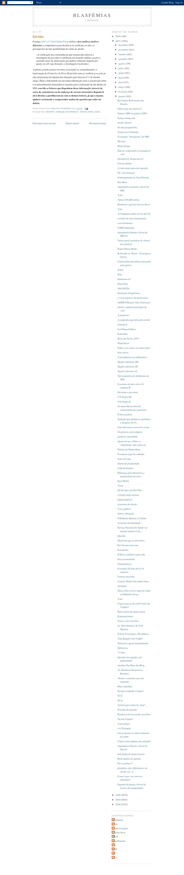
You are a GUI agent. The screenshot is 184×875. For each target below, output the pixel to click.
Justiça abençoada (126, 118)
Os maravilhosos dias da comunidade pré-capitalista (132, 408)
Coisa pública (124, 508)
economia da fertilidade (129, 522)
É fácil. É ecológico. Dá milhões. (133, 633)
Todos (120, 269)
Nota (120, 274)
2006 (118, 795)
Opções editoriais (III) (128, 361)
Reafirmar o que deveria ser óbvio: (134, 204)
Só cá (120, 700)
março (121, 87)
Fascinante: (123, 549)
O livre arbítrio (125, 163)
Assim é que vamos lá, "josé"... (132, 705)
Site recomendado (126, 559)
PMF (115, 849)
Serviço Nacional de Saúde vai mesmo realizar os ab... (132, 529)
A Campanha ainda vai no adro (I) (134, 213)
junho (121, 73)
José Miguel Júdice (127, 329)
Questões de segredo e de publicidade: (130, 659)
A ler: (120, 195)
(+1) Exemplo (124, 728)
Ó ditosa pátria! (125, 414)
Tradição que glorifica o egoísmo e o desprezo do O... (134, 420)
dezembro (123, 45)
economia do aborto (127, 504)
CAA (115, 824)
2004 (118, 804)
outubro (122, 54)
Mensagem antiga (97, 123)
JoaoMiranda (119, 840)
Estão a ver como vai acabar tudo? (134, 347)
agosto (121, 63)
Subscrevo (123, 647)
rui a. (115, 857)
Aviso (120, 485)
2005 (118, 799)
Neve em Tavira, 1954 (128, 338)
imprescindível (125, 499)
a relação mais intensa (128, 494)
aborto (50, 112)
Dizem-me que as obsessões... (132, 540)
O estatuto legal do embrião (131, 454)
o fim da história (125, 468)
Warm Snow (123, 343)
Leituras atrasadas (126, 576)
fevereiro (123, 91)
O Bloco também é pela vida (131, 554)
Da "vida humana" (126, 172)
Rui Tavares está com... (129, 545)
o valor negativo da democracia (133, 297)
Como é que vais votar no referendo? (130, 778)
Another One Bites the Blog (131, 665)
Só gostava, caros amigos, (130, 431)
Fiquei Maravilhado (127, 248)
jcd (114, 853)
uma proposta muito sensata (131, 754)
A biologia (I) (124, 401)
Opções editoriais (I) (127, 371)
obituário (122, 586)
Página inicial (72, 123)
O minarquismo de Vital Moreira (133, 177)
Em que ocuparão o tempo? (131, 691)
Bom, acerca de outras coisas (131, 611)
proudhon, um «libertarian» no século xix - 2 (132, 769)
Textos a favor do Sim (128, 621)
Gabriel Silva (119, 832)
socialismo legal (90, 112)
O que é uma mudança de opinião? (134, 741)
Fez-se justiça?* (125, 763)
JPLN (115, 836)
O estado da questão (127, 709)
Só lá (120, 695)
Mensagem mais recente (44, 123)
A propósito (123, 315)
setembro (123, 59)
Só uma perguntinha (127, 127)
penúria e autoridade (127, 436)
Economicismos (125, 616)
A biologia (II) (124, 396)
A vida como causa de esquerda (133, 168)
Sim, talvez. (123, 352)
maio (121, 77)
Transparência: (125, 563)
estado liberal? (125, 122)
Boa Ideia (122, 182)
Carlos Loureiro (120, 828)
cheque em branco (67, 112)
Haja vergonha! (125, 686)
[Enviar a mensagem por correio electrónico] (86, 109)
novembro (123, 49)
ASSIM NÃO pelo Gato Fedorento (134, 302)
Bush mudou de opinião (129, 758)
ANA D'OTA (123, 288)
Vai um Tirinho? (125, 719)
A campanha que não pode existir (134, 319)
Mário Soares (124, 146)
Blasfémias (92, 15)
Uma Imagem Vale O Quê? (130, 638)
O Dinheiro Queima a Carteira (132, 518)
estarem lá (122, 324)
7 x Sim (121, 652)
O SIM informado (126, 227)
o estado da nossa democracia (132, 218)
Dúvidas (122, 141)
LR (114, 845)
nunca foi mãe (124, 458)
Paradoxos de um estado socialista (134, 714)
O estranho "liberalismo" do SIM (133, 136)
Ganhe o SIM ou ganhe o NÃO (132, 113)
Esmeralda (123, 333)
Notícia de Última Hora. (129, 449)
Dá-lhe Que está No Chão (130, 490)
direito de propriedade (128, 463)
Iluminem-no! (124, 279)
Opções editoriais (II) (128, 366)
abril (120, 82)
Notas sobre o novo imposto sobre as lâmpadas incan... (134, 592)
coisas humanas (125, 223)
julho (121, 68)
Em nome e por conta (128, 392)
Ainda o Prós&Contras (128, 199)
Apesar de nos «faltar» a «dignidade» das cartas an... (132, 443)
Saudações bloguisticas (129, 293)
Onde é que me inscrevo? (130, 108)
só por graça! (124, 723)
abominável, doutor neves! (130, 158)
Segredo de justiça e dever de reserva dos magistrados (132, 786)
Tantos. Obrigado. (126, 513)
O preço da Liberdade (128, 132)
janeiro (122, 96)
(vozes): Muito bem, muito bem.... (134, 581)
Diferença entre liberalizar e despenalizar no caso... (131, 474)
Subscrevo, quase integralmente (133, 643)
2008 (118, 36)
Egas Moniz (123, 480)
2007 (118, 41)
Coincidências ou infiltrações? (132, 357)
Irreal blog (123, 283)
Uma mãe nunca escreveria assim (133, 427)
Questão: (122, 535)
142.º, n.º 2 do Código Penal (55, 41)
